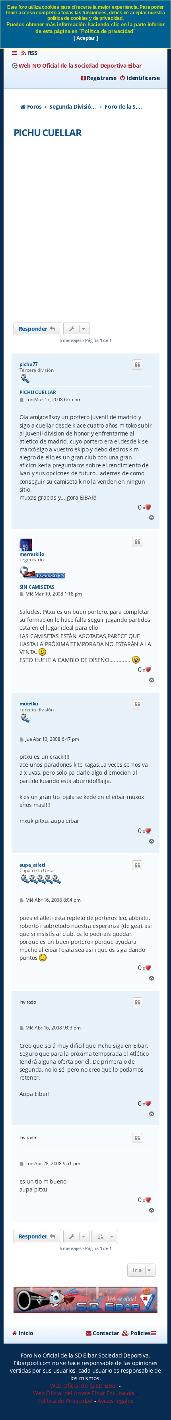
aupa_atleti (32, 865)
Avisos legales (115, 1400)
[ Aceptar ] (86, 38)
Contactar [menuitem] (106, 1333)
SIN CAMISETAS (36, 587)
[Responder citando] (137, 364)
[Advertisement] (85, 232)
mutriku (29, 704)
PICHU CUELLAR (48, 132)
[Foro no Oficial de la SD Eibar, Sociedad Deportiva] (86, 1300)
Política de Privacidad (65, 1400)
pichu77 (28, 364)
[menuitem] (29, 53)
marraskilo (31, 554)
